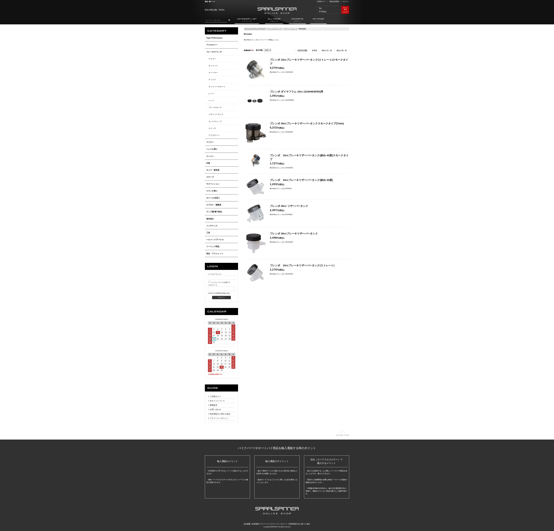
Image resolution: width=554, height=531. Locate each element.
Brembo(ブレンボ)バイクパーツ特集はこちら (261, 40)
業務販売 (213, 405)
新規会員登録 (334, 1)
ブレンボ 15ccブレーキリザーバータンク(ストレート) (302, 265)
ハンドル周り (212, 149)
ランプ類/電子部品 (214, 212)
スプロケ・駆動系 (213, 205)
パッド (211, 100)
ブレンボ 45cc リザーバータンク (289, 206)
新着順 (314, 50)
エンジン (210, 156)
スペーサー (213, 73)
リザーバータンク (215, 114)
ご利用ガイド (321, 1)
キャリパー (213, 66)
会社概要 (247, 524)
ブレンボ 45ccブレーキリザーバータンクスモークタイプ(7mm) (307, 123)
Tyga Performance (214, 38)
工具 (208, 233)
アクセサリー (212, 45)
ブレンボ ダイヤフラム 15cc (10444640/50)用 (296, 91)
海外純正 (210, 219)
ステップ (210, 177)
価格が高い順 (341, 50)
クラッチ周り (212, 191)
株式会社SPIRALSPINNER (255, 29)
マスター (212, 59)
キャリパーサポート (216, 87)
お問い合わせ (215, 409)
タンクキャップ (215, 121)
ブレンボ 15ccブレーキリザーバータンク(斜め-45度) (301, 180)
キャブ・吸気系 (212, 170)
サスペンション (212, 184)
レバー (211, 93)
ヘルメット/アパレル (215, 239)
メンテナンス (212, 226)
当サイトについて (217, 401)
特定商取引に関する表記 (220, 414)
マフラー (210, 142)
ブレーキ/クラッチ (214, 52)
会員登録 (255, 524)
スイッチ (212, 128)
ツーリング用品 (212, 246)
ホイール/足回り (213, 198)
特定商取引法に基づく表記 (299, 524)
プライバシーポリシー (219, 418)
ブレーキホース (215, 107)
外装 (208, 163)
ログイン (346, 1)
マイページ (264, 524)
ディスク (212, 79)
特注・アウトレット (214, 253)
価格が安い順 (327, 50)
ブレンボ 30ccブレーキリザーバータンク (294, 233)
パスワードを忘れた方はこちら (219, 293)
